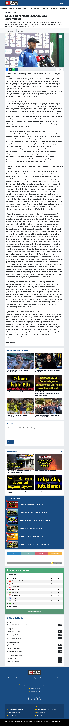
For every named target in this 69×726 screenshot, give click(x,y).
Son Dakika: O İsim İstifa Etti (15, 392)
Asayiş (11, 8)
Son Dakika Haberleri (14, 716)
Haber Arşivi (40, 716)
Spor (14, 13)
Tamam (62, 723)
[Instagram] (34, 698)
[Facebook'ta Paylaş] (7, 69)
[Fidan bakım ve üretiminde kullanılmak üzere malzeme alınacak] (20, 462)
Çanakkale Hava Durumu (44, 706)
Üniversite (37, 8)
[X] (31, 698)
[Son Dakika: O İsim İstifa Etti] (20, 382)
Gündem (4, 8)
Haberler (8, 13)
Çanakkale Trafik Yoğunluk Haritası (46, 709)
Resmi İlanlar (63, 8)
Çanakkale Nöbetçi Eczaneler (17, 706)
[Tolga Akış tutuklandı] (48, 482)
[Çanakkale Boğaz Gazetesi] (11, 3)
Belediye (46, 8)
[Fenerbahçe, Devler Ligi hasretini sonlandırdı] (20, 406)
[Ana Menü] (62, 3)
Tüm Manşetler (41, 712)
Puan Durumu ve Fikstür (15, 712)
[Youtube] (37, 698)
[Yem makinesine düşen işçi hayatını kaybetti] (20, 482)
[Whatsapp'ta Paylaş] (13, 69)
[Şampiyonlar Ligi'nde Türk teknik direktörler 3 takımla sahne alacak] (20, 361)
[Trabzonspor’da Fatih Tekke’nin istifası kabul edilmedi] (48, 361)
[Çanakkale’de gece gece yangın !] (48, 462)
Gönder (10, 442)
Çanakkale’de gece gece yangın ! (45, 470)
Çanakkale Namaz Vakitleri (16, 709)
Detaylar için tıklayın (34, 611)
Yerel (30, 8)
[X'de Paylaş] (10, 69)
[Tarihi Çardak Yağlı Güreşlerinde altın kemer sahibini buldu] (48, 406)
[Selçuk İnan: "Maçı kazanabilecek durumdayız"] (34, 50)
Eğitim (25, 8)
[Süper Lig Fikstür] (61, 618)
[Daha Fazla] (16, 69)
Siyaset (18, 8)
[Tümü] (61, 451)
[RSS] (40, 698)
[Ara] (60, 3)
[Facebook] (28, 698)
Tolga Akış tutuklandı (42, 491)
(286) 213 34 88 (35, 688)
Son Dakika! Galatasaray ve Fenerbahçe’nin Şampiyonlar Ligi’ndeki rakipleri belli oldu (47, 393)
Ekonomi (54, 8)
